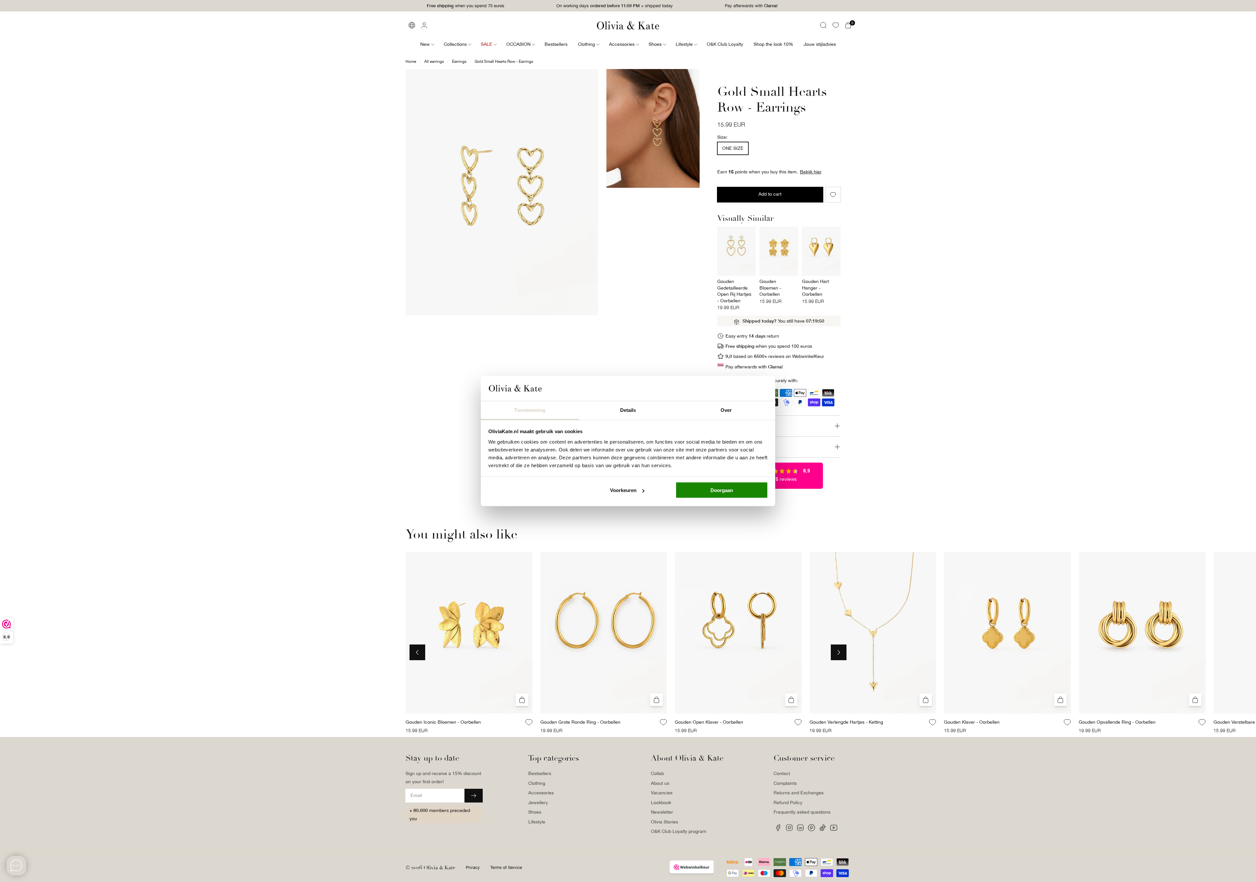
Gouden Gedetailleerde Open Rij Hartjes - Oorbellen (734, 291)
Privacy (473, 867)
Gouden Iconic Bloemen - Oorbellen (443, 722)
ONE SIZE (732, 148)
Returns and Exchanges (799, 792)
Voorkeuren (623, 490)
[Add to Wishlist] (833, 194)
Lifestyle (536, 821)
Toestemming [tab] (529, 410)
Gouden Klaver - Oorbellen (972, 722)
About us (660, 783)
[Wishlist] (835, 25)
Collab (657, 773)
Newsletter (662, 812)
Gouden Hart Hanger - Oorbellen (815, 288)
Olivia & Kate (439, 867)
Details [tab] (628, 410)
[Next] (838, 652)
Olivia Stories (664, 821)
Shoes (534, 812)
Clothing (536, 783)
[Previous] (417, 652)
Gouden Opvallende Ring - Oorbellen (1117, 722)
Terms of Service (506, 867)
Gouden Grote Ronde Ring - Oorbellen (580, 722)
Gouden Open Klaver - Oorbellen (709, 722)
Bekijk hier (811, 171)
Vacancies (661, 792)
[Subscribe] (473, 796)
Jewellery (538, 802)
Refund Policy (788, 802)
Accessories (541, 792)
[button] (823, 25)
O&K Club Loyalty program (678, 831)
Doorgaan (721, 490)
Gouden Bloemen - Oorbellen (770, 288)
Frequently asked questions (802, 812)
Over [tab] (726, 410)
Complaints (785, 783)
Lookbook (661, 802)
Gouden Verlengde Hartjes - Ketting (846, 722)
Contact (782, 773)
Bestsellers (539, 773)
